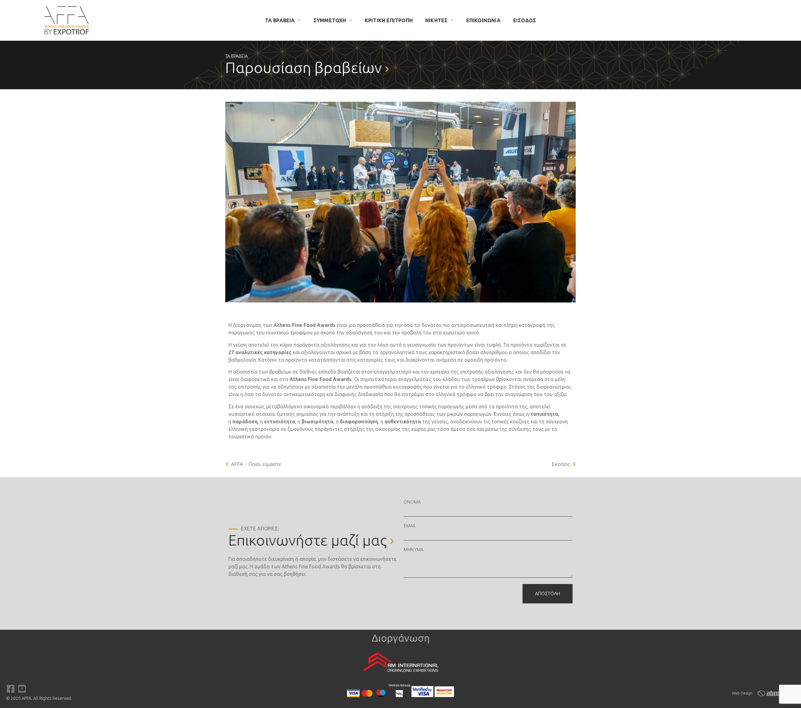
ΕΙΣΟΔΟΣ (524, 20)
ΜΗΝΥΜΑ (413, 549)
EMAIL (410, 525)
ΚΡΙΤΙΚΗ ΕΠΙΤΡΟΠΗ (389, 20)
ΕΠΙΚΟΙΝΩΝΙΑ (483, 20)
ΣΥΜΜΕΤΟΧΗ (330, 20)
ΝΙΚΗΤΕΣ (436, 20)
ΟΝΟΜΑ (412, 501)
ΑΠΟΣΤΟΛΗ (547, 593)
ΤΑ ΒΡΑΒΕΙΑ (280, 20)
